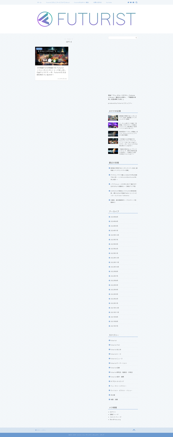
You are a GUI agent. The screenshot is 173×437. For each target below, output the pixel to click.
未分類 (113, 395)
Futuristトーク (116, 354)
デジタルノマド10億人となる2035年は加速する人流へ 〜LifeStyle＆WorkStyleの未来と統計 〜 (124, 177)
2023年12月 (115, 235)
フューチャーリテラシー (119, 386)
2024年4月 (114, 221)
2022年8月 (114, 271)
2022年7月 (114, 276)
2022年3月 (114, 294)
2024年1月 (114, 230)
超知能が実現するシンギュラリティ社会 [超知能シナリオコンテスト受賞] (124, 169)
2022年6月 (114, 280)
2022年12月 (115, 258)
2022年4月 (114, 290)
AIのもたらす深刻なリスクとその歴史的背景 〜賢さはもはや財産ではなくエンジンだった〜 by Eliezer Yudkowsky (124, 193)
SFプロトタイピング (117, 381)
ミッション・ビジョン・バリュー (121, 390)
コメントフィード (115, 417)
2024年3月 (114, 226)
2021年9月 (114, 317)
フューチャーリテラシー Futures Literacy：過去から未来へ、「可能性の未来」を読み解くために (122, 97)
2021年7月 (114, 326)
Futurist (114, 340)
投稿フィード (114, 414)
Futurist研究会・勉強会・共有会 (122, 372)
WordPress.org (115, 419)
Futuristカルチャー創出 (81, 2)
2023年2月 (114, 249)
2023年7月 (114, 240)
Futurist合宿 (115, 368)
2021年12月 (115, 308)
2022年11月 (115, 262)
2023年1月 (114, 253)
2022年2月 (114, 299)
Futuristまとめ (116, 350)
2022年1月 (114, 303)
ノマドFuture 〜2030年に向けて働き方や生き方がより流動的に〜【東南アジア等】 (123, 185)
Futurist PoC (115, 345)
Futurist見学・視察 (117, 377)
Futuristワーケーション (119, 363)
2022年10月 (115, 267)
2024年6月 (114, 217)
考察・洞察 (114, 400)
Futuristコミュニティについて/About (58, 2)
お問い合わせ (98, 2)
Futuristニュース (117, 359)
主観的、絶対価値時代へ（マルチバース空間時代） (123, 201)
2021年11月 (115, 312)
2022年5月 (114, 285)
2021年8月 (114, 321)
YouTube (109, 2)
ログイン (113, 412)
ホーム (39, 2)
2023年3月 (114, 244)
